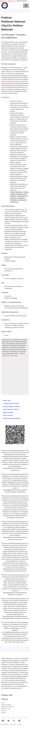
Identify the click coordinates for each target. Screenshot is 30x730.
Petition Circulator (8, 412)
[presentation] (26, 6)
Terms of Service (6, 708)
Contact (3, 712)
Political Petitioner (14, 81)
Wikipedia (22, 353)
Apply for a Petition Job (7, 706)
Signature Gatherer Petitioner (11, 406)
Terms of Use (13, 724)
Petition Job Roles (6, 704)
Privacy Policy (4, 724)
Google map (6, 355)
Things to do (14, 355)
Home (3, 702)
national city (11, 1)
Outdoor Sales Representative (11, 418)
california (2, 1)
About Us (3, 710)
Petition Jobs (6, 400)
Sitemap (20, 724)
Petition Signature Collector (11, 409)
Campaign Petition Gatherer (11, 403)
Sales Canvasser (8, 415)
